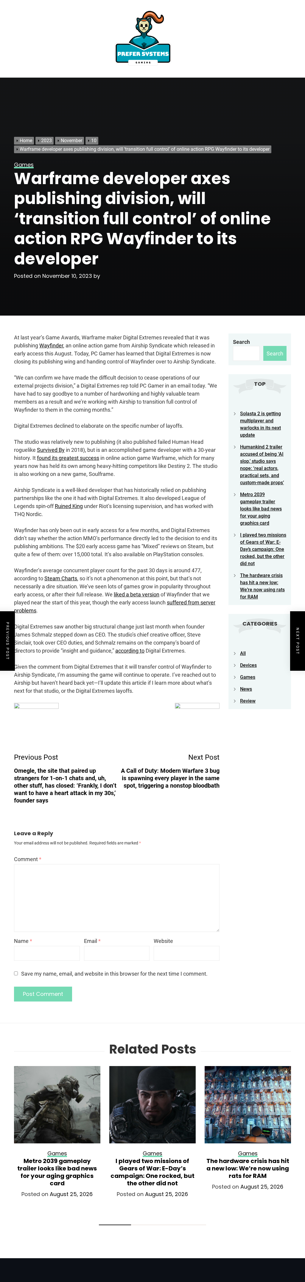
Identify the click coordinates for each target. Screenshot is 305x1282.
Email (92, 941)
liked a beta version (136, 594)
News (246, 689)
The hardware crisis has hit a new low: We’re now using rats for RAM (247, 1168)
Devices (248, 665)
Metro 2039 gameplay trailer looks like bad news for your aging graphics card (261, 509)
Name (23, 941)
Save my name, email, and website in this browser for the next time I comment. (114, 974)
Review (248, 701)
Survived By (51, 450)
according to (129, 651)
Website (163, 941)
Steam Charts (60, 578)
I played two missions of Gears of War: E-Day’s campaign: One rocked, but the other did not (263, 549)
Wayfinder (51, 345)
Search (241, 342)
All (243, 653)
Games (247, 677)
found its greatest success (68, 458)
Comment (27, 859)
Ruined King (69, 506)
